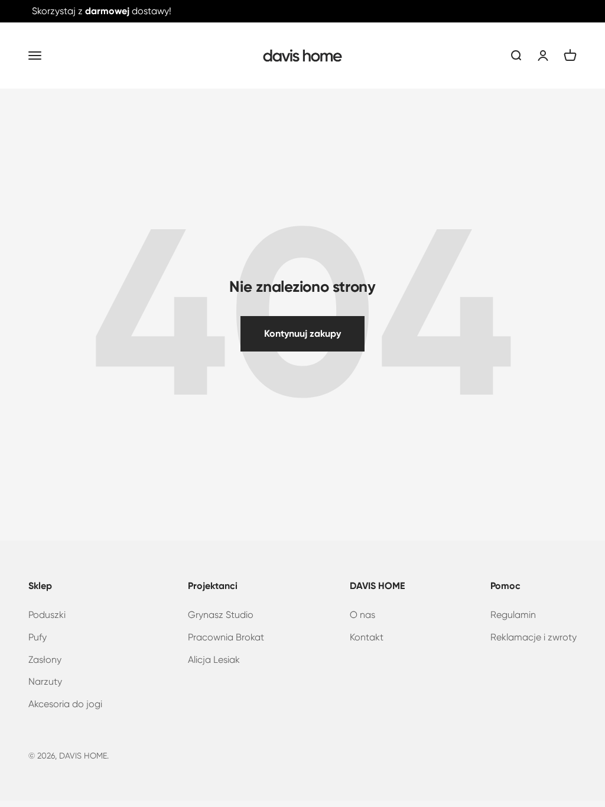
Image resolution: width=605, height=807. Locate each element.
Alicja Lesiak (214, 659)
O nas (362, 614)
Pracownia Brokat (226, 637)
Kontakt (366, 637)
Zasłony (44, 659)
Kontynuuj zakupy (302, 333)
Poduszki (47, 614)
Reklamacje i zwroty (533, 637)
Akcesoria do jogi (65, 704)
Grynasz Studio (220, 614)
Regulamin (513, 614)
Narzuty (45, 681)
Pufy (37, 637)
